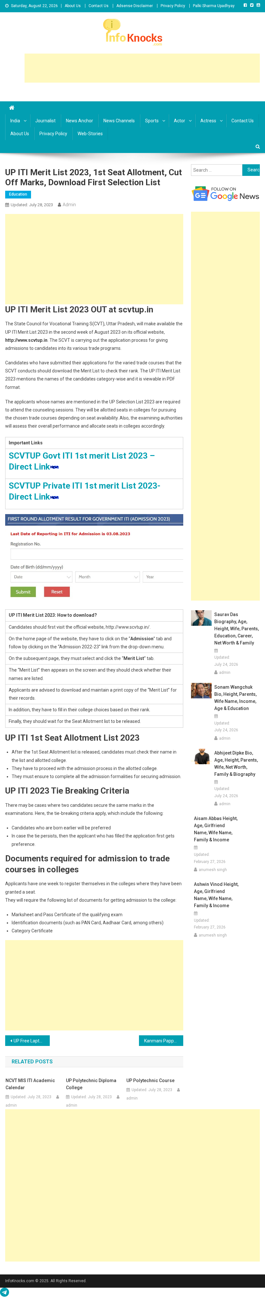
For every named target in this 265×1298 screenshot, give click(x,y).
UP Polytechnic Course (150, 1080)
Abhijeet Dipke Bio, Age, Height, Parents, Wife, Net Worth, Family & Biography (236, 763)
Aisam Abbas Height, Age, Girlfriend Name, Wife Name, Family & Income (216, 829)
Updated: (32, 204)
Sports (152, 120)
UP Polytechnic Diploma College (91, 1084)
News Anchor (79, 120)
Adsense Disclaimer (134, 6)
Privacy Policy (173, 6)
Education (18, 194)
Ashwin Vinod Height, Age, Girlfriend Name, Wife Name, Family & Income (216, 895)
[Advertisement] (142, 68)
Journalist (45, 120)
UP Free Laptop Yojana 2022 (32, 1040)
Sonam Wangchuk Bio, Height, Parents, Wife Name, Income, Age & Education (235, 697)
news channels (119, 120)
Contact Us (99, 6)
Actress (208, 120)
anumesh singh (213, 869)
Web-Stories (90, 133)
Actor (179, 120)
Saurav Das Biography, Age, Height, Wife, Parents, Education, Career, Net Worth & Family (236, 628)
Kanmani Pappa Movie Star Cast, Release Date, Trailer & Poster (164, 1040)
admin (69, 204)
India (15, 120)
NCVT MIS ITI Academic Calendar (30, 1084)
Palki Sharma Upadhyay (214, 6)
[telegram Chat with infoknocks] (4, 1293)
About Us (73, 6)
